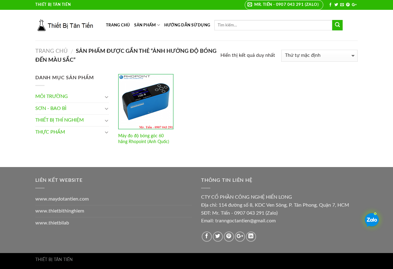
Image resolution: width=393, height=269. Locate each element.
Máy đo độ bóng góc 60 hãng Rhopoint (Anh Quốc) (143, 139)
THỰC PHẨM (50, 132)
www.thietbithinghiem (59, 211)
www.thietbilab (52, 222)
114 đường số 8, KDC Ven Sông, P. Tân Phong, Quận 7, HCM (284, 205)
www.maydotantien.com (62, 199)
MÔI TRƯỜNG (51, 96)
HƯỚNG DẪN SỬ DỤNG (187, 25)
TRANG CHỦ (118, 25)
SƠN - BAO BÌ (50, 108)
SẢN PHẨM (145, 25)
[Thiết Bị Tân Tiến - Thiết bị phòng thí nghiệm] (66, 25)
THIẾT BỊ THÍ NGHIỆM (59, 120)
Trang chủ (51, 51)
